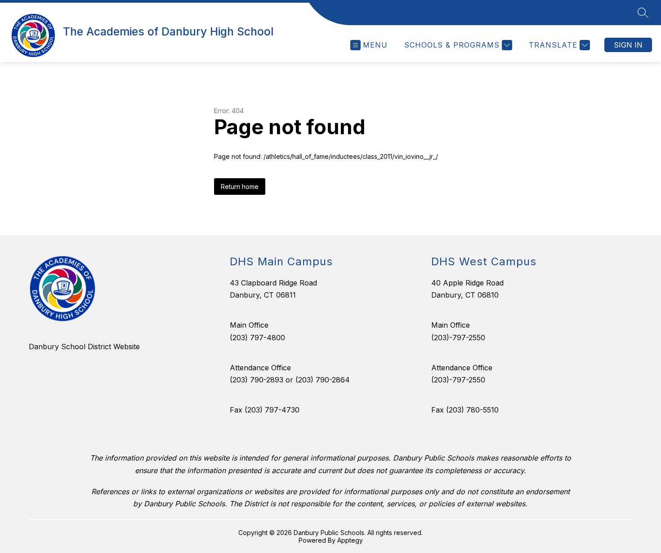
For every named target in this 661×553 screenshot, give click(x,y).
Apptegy (350, 540)
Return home (240, 186)
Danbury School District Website (84, 346)
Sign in (628, 44)
